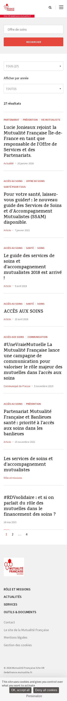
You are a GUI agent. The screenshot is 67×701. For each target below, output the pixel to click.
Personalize (34, 696)
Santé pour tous (15, 186)
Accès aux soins (14, 337)
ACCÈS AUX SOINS (23, 312)
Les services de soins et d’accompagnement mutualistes (28, 465)
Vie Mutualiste (50, 119)
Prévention (30, 119)
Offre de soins (35, 181)
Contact (9, 622)
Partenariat (11, 119)
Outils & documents (20, 612)
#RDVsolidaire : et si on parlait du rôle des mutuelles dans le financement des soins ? (30, 506)
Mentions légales (15, 637)
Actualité (9, 163)
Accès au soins (13, 181)
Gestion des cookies (18, 645)
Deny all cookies (46, 690)
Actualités (13, 597)
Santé (30, 248)
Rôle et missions (13, 478)
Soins (40, 248)
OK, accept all (20, 690)
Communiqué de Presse (17, 386)
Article (7, 230)
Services (10, 604)
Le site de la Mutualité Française (26, 630)
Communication (37, 337)
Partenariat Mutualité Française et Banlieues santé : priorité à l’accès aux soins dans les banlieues (29, 423)
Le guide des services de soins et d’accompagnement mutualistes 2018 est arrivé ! (33, 268)
